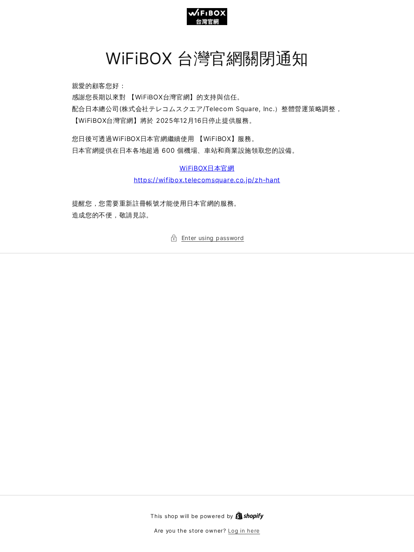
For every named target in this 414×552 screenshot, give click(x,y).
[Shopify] (249, 516)
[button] (207, 238)
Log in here (244, 530)
